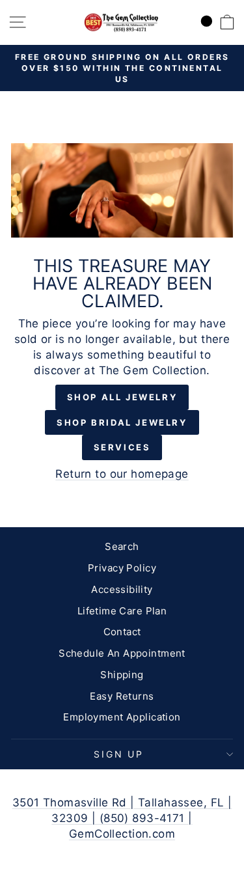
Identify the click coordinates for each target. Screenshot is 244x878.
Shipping (121, 674)
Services (122, 447)
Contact (122, 631)
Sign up (119, 754)
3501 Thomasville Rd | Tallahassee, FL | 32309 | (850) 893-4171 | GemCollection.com (122, 818)
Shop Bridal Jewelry (122, 422)
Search (122, 546)
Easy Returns (122, 696)
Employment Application (121, 717)
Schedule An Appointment (122, 653)
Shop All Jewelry (122, 397)
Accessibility (122, 589)
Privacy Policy (122, 568)
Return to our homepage (121, 473)
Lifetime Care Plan (122, 611)
